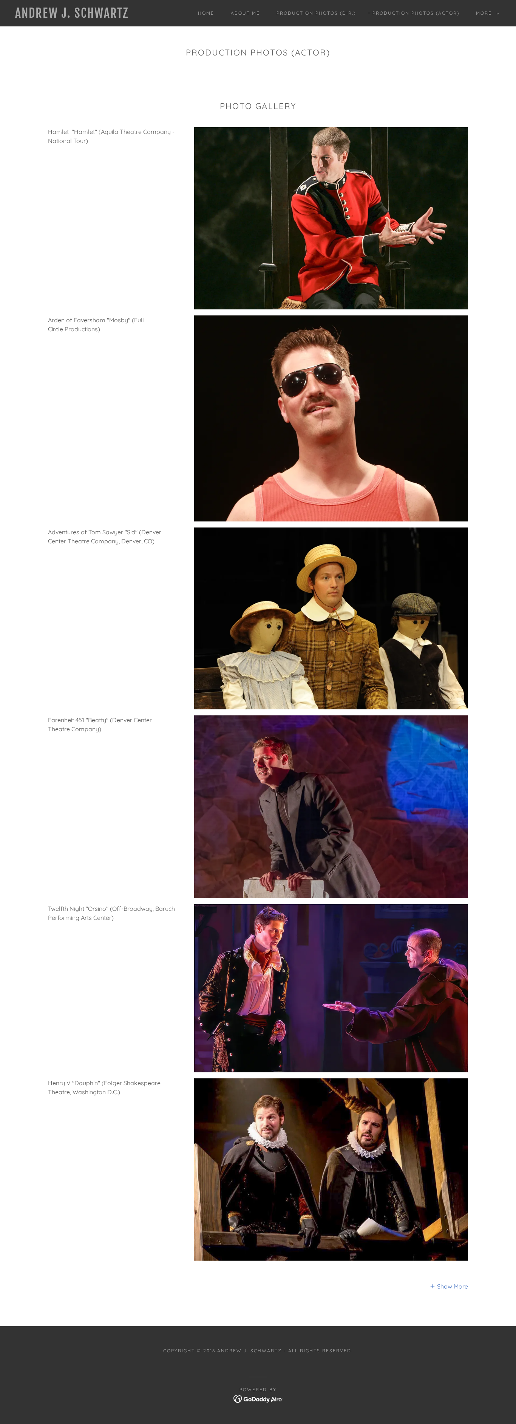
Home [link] (206, 13)
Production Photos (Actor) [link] (415, 13)
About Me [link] (245, 13)
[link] (82, 15)
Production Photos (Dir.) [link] (316, 13)
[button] (486, 13)
